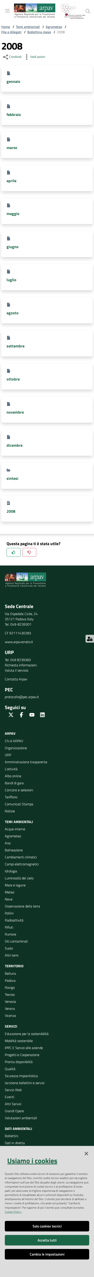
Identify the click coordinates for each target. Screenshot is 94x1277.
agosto (13, 313)
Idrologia (11, 871)
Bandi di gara (14, 783)
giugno (13, 247)
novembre (15, 412)
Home (5, 26)
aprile (11, 181)
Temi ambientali (28, 26)
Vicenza (10, 1015)
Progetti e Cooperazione (22, 1054)
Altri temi (11, 955)
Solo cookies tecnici (47, 1226)
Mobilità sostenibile (19, 1040)
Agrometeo (54, 26)
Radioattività (14, 920)
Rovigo (10, 987)
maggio (13, 214)
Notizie (10, 811)
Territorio (14, 966)
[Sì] (14, 552)
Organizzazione (16, 748)
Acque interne (15, 829)
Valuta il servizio (16, 670)
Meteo (9, 892)
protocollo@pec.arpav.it (22, 696)
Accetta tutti (47, 1240)
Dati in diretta (15, 1142)
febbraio (14, 114)
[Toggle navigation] (7, 10)
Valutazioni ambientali (21, 1117)
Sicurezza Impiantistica (21, 1075)
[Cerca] (88, 11)
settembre (15, 346)
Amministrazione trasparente (26, 762)
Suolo (9, 948)
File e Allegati (11, 32)
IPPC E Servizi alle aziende (24, 1047)
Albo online (13, 776)
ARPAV (10, 733)
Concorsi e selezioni (19, 790)
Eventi (9, 1096)
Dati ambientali (18, 1128)
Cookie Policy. (13, 1211)
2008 (11, 511)
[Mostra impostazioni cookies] (89, 639)
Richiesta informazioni (21, 665)
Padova (10, 980)
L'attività (11, 769)
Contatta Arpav (16, 679)
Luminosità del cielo (19, 878)
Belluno (10, 973)
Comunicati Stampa (19, 804)
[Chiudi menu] (78, 8)
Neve (8, 899)
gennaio (13, 81)
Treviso (10, 994)
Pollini (9, 913)
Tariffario (11, 797)
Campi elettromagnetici (22, 864)
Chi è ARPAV (14, 740)
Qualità (10, 1068)
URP (8, 755)
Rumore (10, 934)
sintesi (12, 478)
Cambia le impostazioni (47, 1254)
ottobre (13, 379)
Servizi (11, 1026)
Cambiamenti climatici (21, 857)
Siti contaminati (16, 941)
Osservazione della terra (22, 906)
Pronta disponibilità (19, 1061)
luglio (11, 280)
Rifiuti (9, 927)
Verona (10, 1008)
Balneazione (14, 850)
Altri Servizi (13, 1103)
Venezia (10, 1001)
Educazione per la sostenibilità (27, 1033)
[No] (29, 552)
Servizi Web (13, 1089)
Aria (7, 843)
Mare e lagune (15, 885)
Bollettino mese (39, 32)
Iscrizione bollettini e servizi (24, 1082)
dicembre (15, 445)
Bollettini (11, 1135)
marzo (12, 148)
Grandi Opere (14, 1110)
